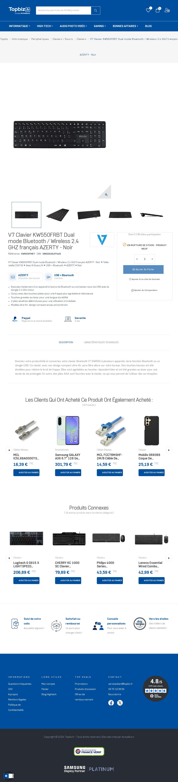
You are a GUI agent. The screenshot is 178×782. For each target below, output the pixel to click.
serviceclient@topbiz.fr (120, 684)
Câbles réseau (20, 450)
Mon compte (48, 684)
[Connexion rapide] (167, 11)
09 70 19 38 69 (116, 689)
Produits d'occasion (85, 689)
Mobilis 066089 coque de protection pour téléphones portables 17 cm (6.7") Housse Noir (151, 458)
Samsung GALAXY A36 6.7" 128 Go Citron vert (67, 458)
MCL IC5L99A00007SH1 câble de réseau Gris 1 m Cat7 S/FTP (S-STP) (26, 458)
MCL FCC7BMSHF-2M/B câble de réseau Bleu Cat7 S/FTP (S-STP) (109, 458)
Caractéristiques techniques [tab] (101, 342)
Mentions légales (17, 700)
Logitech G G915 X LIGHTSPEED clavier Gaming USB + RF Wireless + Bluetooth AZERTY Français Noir (26, 566)
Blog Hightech (49, 694)
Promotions (81, 684)
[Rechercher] (95, 10)
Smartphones (62, 450)
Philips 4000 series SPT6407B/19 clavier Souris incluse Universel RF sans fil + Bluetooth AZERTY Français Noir (110, 566)
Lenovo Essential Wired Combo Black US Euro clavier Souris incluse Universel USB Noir (150, 566)
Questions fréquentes (19, 684)
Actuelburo (128, 737)
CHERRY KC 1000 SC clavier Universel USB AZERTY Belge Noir (67, 566)
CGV (10, 689)
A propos (13, 694)
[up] (137, 259)
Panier (45, 689)
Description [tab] (66, 342)
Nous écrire (114, 694)
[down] (152, 259)
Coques (142, 450)
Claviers (17, 558)
